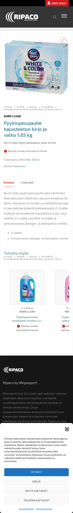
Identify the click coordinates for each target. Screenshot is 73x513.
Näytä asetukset (36, 491)
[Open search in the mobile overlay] (55, 16)
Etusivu (8, 107)
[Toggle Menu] (64, 16)
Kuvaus (9, 182)
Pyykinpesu (47, 107)
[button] (67, 429)
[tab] (9, 182)
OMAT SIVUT (58, 3)
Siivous (33, 107)
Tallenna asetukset (37, 500)
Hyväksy (36, 472)
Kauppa (21, 107)
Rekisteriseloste (44, 508)
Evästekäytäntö (26, 508)
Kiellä (37, 481)
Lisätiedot (27, 182)
